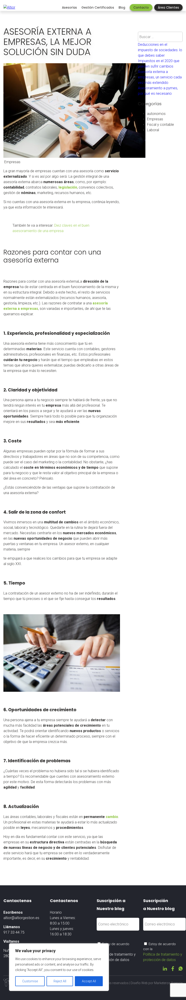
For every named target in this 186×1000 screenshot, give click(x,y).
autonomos (156, 114)
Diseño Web (139, 983)
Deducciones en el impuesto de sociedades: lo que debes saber (160, 50)
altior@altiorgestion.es (21, 918)
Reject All (60, 981)
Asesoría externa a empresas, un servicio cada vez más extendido (160, 77)
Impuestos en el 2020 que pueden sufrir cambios (158, 63)
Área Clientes (168, 7)
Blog (122, 7)
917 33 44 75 (13, 932)
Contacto (141, 7)
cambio (112, 817)
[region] (59, 967)
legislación (68, 187)
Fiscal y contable (160, 124)
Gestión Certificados (97, 7)
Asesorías (69, 7)
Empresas (155, 119)
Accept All (89, 981)
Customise (30, 981)
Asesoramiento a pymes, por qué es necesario (158, 91)
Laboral (153, 130)
